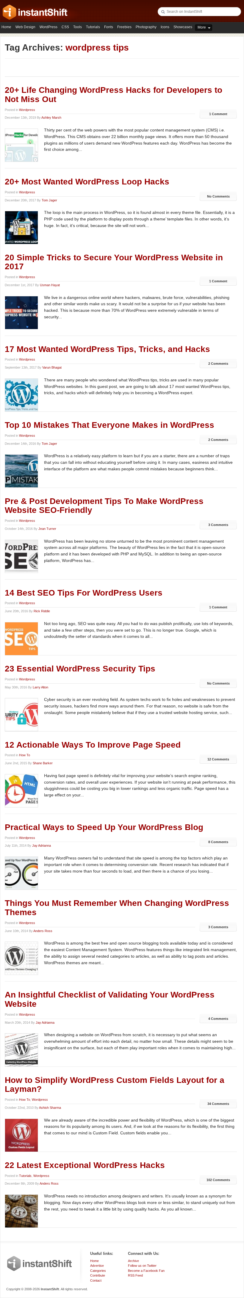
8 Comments (218, 842)
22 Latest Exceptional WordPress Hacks (85, 1165)
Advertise (97, 1265)
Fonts (108, 27)
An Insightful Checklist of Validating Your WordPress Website (110, 999)
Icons (165, 27)
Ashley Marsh (51, 117)
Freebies (124, 27)
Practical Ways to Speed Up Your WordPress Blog (104, 827)
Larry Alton (40, 687)
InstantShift (39, 1263)
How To (24, 755)
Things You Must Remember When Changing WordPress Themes (117, 907)
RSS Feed (135, 1275)
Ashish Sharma (50, 1107)
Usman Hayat (50, 285)
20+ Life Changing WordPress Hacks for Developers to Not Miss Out (113, 94)
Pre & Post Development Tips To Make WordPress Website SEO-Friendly (104, 506)
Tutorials (93, 27)
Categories (98, 1270)
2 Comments (218, 363)
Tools (77, 27)
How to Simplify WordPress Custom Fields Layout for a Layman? (114, 1084)
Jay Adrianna (41, 845)
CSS (65, 27)
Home (6, 27)
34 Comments (218, 1104)
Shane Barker (43, 763)
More (202, 27)
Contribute (97, 1275)
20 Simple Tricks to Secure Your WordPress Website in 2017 (114, 262)
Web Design (25, 27)
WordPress (48, 27)
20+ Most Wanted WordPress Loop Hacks (87, 181)
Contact (95, 1280)
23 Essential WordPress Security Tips (80, 668)
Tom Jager (49, 200)
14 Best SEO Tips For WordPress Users (83, 592)
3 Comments (218, 525)
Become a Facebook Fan (146, 1270)
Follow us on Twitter (142, 1265)
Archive (133, 1261)
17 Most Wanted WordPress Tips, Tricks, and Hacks (107, 349)
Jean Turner (47, 528)
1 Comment (218, 114)
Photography (146, 27)
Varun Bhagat (52, 367)
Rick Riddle (42, 611)
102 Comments (218, 1180)
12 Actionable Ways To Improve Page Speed (93, 744)
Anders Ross (42, 931)
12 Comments (218, 759)
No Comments (218, 196)
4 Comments (218, 1018)
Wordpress (27, 110)
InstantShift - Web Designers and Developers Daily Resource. (35, 12)
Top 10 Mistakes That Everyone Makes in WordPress (109, 425)
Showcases (182, 27)
